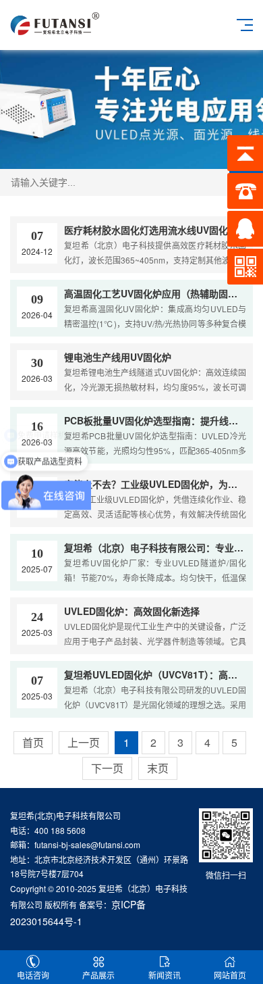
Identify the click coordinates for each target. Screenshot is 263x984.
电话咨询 (33, 975)
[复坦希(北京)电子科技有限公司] (55, 22)
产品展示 (98, 975)
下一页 (107, 768)
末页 (158, 768)
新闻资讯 (164, 975)
